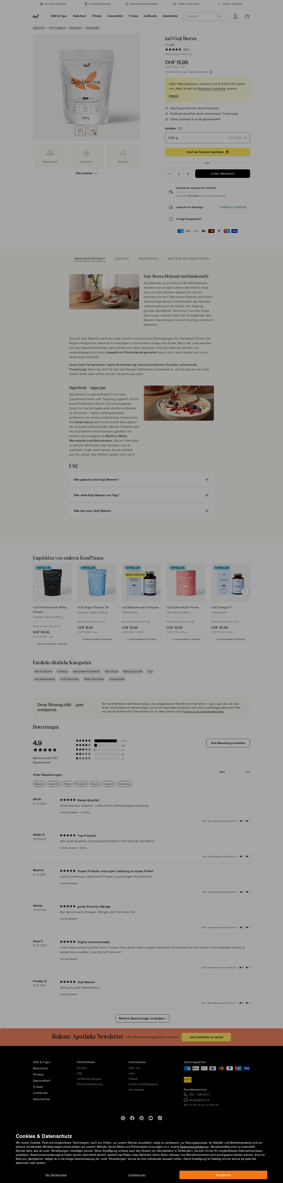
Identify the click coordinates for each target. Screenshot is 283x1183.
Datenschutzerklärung (194, 1147)
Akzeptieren (223, 1175)
